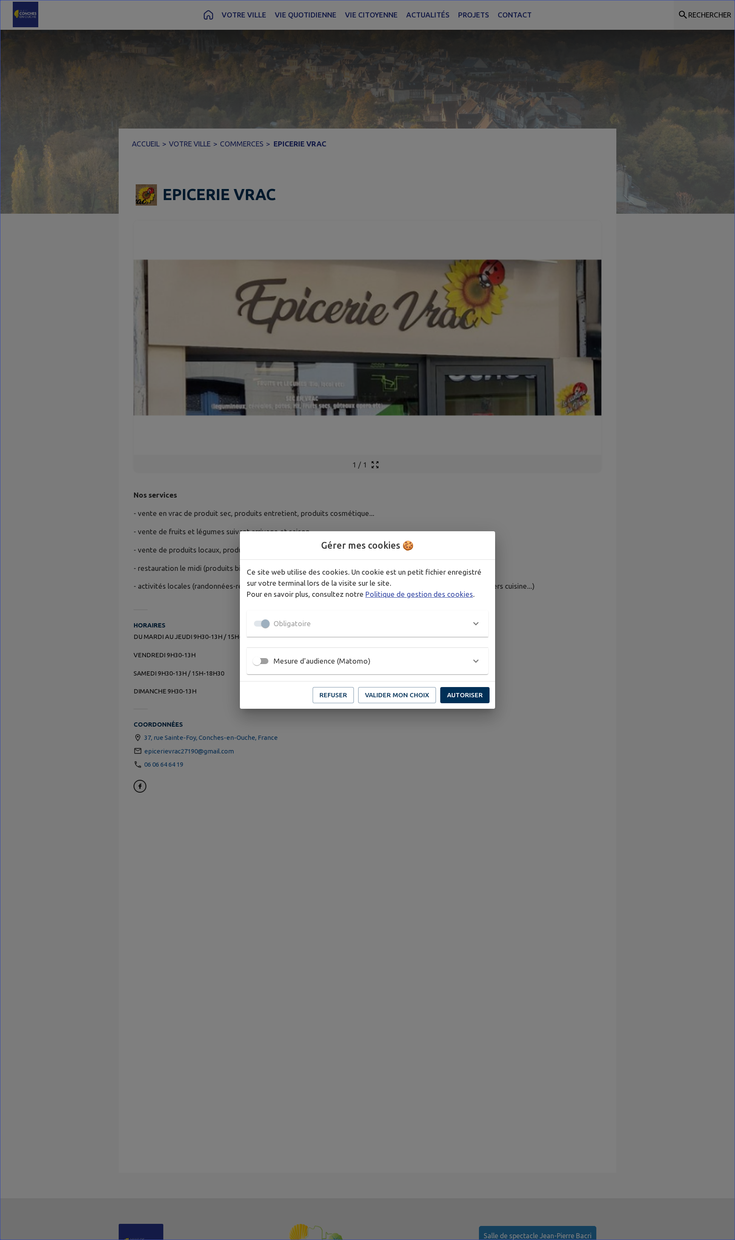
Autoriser (465, 695)
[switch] (257, 661)
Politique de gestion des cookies (419, 594)
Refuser (333, 695)
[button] (367, 623)
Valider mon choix (397, 695)
